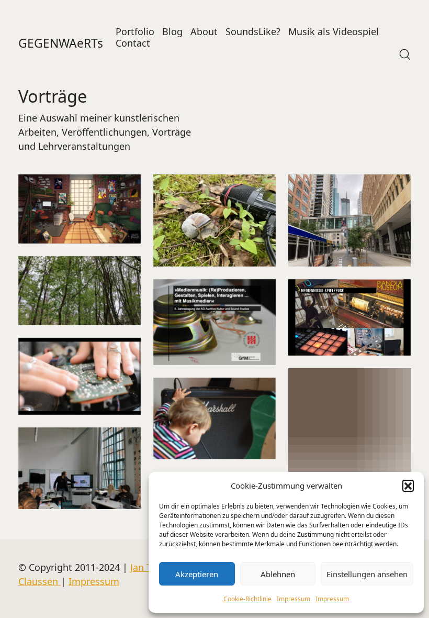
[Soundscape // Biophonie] (79, 290)
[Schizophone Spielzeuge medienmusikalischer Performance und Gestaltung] (349, 317)
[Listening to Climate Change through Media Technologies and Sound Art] (214, 220)
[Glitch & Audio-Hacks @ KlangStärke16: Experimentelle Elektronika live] (349, 429)
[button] (408, 485)
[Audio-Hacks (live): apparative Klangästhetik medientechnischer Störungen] (79, 376)
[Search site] (405, 54)
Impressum (293, 598)
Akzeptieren (196, 574)
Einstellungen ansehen (367, 574)
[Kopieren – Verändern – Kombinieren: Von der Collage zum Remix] (79, 468)
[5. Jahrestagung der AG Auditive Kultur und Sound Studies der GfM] (214, 322)
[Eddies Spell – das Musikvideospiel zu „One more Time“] (79, 209)
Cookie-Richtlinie (247, 598)
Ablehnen (278, 574)
